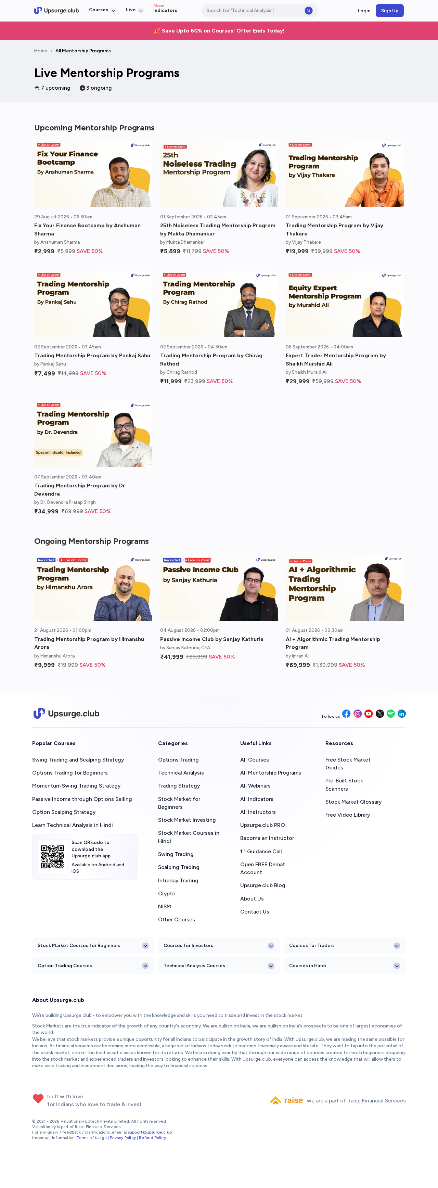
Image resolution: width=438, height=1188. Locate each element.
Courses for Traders (312, 945)
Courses (98, 9)
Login (364, 10)
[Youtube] (368, 714)
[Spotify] (391, 714)
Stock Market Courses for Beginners (79, 945)
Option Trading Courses (65, 965)
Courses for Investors (188, 945)
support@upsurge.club (150, 1132)
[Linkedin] (402, 714)
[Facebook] (346, 714)
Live (131, 9)
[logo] (56, 10)
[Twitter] (380, 714)
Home (40, 50)
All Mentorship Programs (83, 50)
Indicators (165, 10)
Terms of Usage (91, 1137)
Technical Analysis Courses (194, 965)
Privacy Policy (123, 1137)
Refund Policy (152, 1137)
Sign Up (389, 10)
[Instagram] (357, 714)
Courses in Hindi (307, 965)
